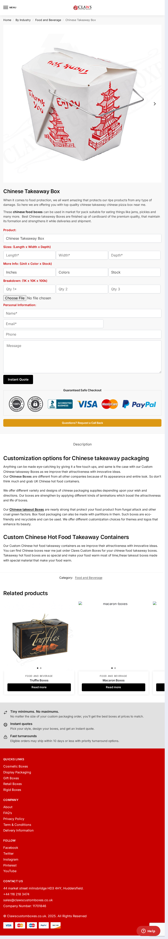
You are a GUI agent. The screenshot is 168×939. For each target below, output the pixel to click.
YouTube (9, 871)
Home (7, 20)
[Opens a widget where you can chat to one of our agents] (148, 931)
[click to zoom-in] (82, 104)
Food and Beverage (48, 20)
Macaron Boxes (113, 680)
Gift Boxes (11, 778)
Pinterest (10, 865)
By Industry (23, 20)
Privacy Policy (13, 819)
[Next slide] (154, 103)
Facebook (10, 848)
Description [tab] (82, 444)
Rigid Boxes (12, 790)
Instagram (10, 859)
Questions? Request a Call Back (82, 422)
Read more (39, 687)
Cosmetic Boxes (15, 766)
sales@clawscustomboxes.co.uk (28, 900)
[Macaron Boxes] (114, 636)
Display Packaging (17, 772)
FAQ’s (7, 813)
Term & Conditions (17, 825)
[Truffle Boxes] (39, 636)
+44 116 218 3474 (16, 894)
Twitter (8, 854)
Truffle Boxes (39, 680)
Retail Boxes (12, 784)
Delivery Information (18, 830)
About (7, 807)
